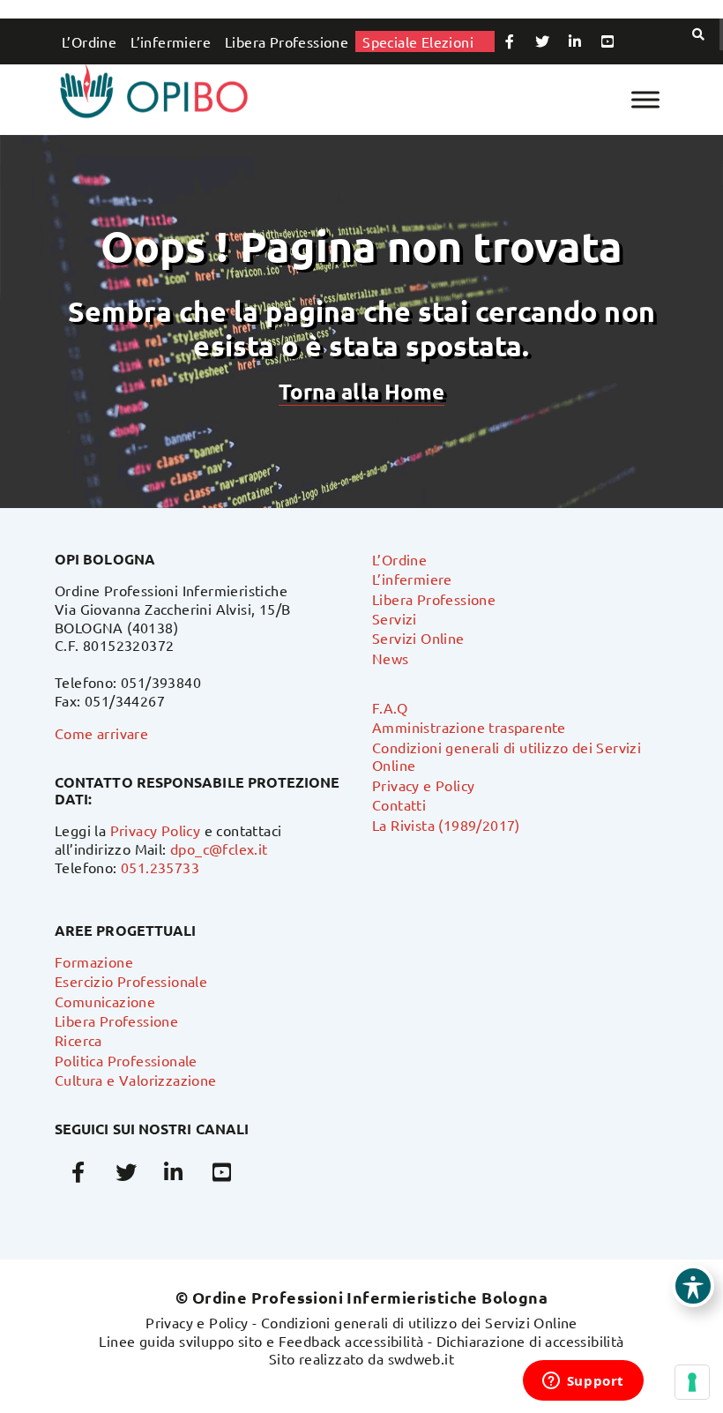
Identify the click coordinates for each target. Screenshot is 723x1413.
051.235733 (160, 867)
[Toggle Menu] (645, 99)
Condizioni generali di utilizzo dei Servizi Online (419, 1322)
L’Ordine (89, 41)
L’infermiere (170, 41)
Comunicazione (105, 1001)
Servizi (394, 618)
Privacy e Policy (423, 785)
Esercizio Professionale (131, 981)
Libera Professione (286, 41)
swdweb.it (421, 1358)
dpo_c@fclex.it (219, 848)
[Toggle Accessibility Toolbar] (693, 1286)
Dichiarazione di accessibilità (530, 1340)
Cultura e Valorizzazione (136, 1079)
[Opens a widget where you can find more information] (583, 1382)
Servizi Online (418, 638)
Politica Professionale (126, 1060)
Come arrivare (101, 733)
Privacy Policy (155, 830)
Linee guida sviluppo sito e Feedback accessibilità (261, 1340)
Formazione (94, 961)
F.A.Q (389, 707)
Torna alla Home (361, 391)
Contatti (399, 804)
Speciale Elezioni (417, 41)
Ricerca (78, 1040)
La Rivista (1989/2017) (446, 825)
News (390, 658)
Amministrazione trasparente (469, 727)
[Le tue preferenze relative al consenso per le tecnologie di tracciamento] (692, 1382)
